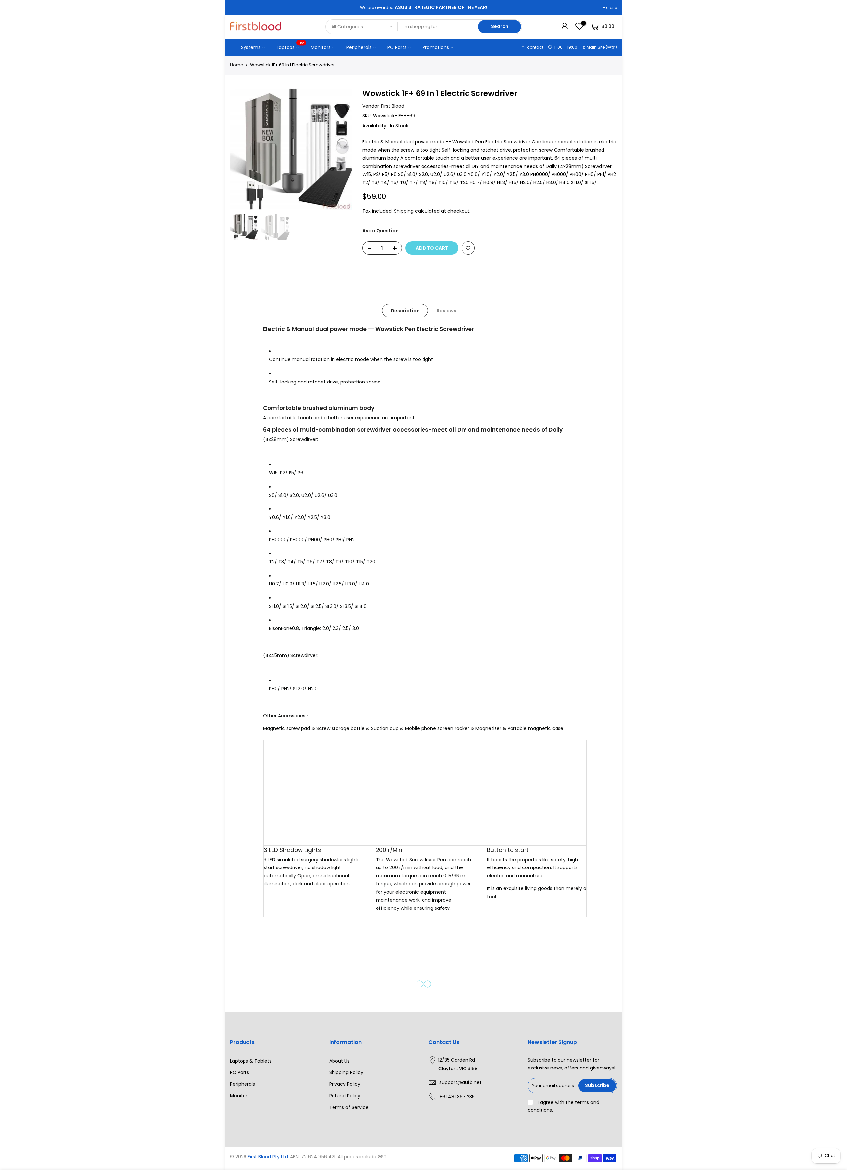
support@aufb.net (460, 1082)
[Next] (340, 149)
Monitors (321, 47)
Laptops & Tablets (251, 1061)
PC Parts (397, 47)
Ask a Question (380, 230)
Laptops (290, 46)
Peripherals (359, 47)
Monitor (238, 1095)
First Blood (392, 106)
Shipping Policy (346, 1072)
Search (499, 26)
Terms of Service (349, 1107)
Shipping (404, 211)
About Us (339, 1061)
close (611, 7)
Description (405, 310)
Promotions (436, 47)
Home (236, 65)
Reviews (446, 310)
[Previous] (241, 149)
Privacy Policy (344, 1084)
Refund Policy (344, 1095)
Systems (251, 47)
